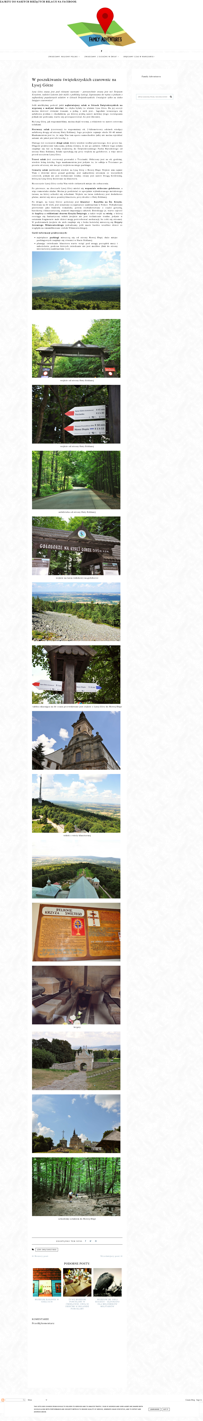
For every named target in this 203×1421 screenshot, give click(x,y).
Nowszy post (41, 1256)
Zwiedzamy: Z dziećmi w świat (101, 57)
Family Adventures (151, 76)
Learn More (154, 1409)
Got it (165, 1409)
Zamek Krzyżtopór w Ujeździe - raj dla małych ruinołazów (47, 1301)
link (67, 249)
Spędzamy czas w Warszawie (138, 57)
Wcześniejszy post (110, 1256)
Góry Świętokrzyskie (46, 1250)
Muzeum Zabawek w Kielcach (107, 1300)
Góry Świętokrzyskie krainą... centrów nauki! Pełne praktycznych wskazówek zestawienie (77, 1305)
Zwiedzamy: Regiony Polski (63, 57)
